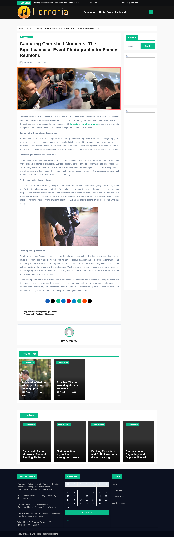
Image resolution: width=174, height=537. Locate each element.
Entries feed (117, 490)
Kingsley (30, 62)
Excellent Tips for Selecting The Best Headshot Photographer (67, 387)
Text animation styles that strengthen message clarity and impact (69, 456)
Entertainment (90, 12)
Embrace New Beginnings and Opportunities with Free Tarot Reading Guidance (137, 457)
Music (102, 12)
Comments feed (119, 497)
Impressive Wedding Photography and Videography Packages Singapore (34, 387)
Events (110, 12)
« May (67, 520)
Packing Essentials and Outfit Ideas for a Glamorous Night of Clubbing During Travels (104, 457)
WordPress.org (118, 503)
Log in (114, 484)
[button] (156, 12)
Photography (121, 12)
